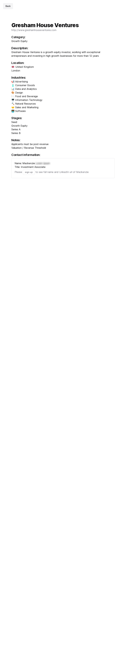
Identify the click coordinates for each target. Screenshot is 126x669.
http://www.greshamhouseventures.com (33, 30)
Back (8, 6)
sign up (29, 172)
